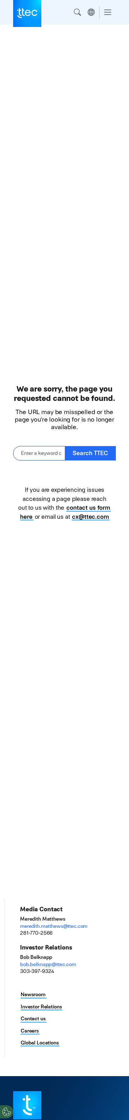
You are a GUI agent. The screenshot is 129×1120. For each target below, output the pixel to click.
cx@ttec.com (90, 517)
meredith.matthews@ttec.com (53, 926)
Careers (30, 1031)
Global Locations (40, 1042)
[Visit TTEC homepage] (27, 1105)
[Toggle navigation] (107, 12)
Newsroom (33, 994)
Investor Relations (41, 1006)
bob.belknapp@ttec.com (48, 964)
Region (91, 12)
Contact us (33, 1018)
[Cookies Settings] (6, 1111)
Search (77, 12)
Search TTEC (90, 453)
